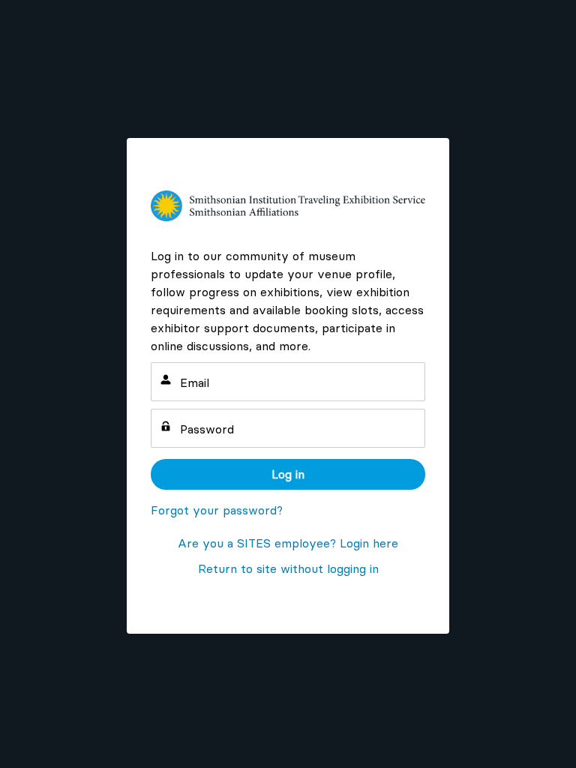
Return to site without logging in (288, 568)
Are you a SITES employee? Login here (288, 543)
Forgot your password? (217, 510)
